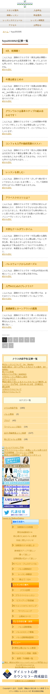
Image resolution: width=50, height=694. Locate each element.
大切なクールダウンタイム (19, 229)
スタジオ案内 (12, 10)
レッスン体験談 (37, 20)
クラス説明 (25, 590)
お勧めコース (25, 616)
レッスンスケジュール (12, 20)
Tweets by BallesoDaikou (13, 518)
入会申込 (37, 10)
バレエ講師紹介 (25, 569)
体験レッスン (12, 15)
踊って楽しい (25, 554)
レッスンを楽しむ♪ (15, 172)
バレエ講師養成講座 (25, 637)
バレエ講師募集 (25, 627)
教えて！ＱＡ (25, 579)
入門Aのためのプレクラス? (19, 286)
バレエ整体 (9, 414)
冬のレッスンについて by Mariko (17, 364)
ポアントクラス (9, 379)
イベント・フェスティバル (25, 564)
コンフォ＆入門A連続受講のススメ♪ (24, 143)
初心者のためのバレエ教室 (25, 536)
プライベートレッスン (25, 595)
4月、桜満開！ (13, 51)
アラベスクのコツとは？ (18, 197)
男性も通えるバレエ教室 (25, 648)
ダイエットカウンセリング (25, 606)
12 (5, 345)
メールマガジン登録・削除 (25, 653)
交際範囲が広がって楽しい (25, 558)
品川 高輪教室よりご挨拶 (15, 433)
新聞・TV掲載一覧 (25, 658)
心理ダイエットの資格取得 (25, 681)
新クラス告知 (8, 372)
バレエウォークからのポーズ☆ (21, 264)
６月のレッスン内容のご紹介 (14, 377)
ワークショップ (25, 611)
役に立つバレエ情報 (13, 439)
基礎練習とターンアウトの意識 (21, 308)
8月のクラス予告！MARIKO (14, 374)
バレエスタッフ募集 (25, 632)
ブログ (7, 420)
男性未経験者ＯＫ (25, 532)
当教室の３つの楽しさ (25, 545)
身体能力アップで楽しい (25, 551)
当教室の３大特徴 (25, 527)
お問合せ (37, 25)
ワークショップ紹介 (13, 427)
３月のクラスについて (12, 389)
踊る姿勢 (6, 387)
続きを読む (7, 69)
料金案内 (37, 15)
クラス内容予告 (11, 408)
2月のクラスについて (11, 392)
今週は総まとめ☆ (14, 79)
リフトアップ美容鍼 (25, 600)
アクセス (12, 25)
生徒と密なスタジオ (25, 540)
